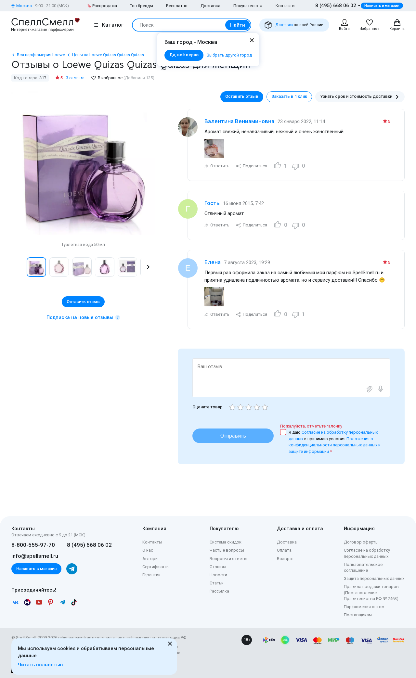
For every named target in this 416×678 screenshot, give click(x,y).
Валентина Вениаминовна (239, 121)
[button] (18, 267)
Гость (212, 203)
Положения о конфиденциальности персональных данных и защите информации (335, 445)
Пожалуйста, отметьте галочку (311, 426)
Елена (212, 262)
